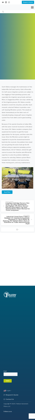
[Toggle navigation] (32, 7)
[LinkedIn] (6, 2)
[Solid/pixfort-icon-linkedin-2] (14, 416)
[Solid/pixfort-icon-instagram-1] (6, 416)
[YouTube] (3, 2)
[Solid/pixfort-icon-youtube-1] (10, 416)
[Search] (3, 11)
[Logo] (10, 294)
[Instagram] (9, 2)
